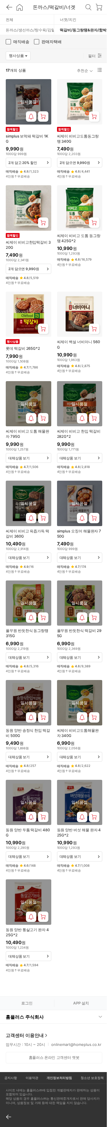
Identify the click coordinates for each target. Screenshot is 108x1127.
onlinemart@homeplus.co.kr (34, 1031)
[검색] (88, 7)
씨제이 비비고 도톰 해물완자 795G (27, 434)
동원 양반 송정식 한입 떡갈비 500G (28, 733)
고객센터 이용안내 (25, 1016)
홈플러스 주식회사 (25, 997)
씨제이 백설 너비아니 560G (78, 344)
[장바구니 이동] (99, 7)
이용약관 (30, 1064)
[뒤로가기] (9, 7)
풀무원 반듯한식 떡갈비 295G (79, 633)
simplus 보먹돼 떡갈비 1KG (27, 139)
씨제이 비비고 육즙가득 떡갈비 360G (27, 533)
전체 (9, 19)
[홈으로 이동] (19, 7)
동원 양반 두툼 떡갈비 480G (28, 832)
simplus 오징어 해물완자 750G (79, 533)
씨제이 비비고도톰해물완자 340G (78, 733)
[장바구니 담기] (43, 116)
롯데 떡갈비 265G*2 (23, 348)
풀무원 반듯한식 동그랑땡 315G (27, 633)
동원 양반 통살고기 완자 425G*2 (27, 932)
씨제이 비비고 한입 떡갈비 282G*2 (79, 434)
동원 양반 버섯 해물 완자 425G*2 (79, 832)
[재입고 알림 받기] (31, 116)
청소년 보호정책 (88, 1064)
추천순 (82, 70)
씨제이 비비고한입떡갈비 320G (28, 245)
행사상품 (20, 56)
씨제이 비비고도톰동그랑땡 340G (78, 139)
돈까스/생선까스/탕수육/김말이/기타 (30, 30)
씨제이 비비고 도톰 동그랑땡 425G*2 (79, 238)
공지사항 (10, 1064)
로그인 (27, 1003)
